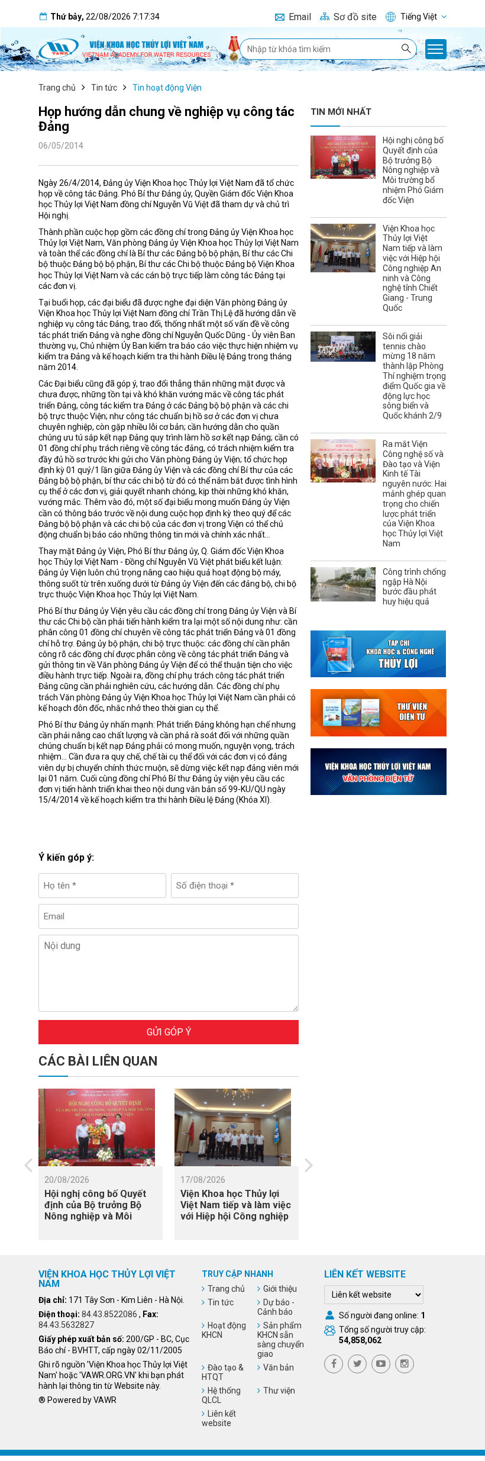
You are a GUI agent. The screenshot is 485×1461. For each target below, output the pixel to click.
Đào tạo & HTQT (223, 1372)
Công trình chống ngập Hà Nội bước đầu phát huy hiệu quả (414, 586)
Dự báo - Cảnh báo (276, 1307)
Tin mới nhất (341, 112)
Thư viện (279, 1390)
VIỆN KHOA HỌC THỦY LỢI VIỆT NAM (107, 1279)
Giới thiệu (280, 1288)
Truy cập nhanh (237, 1274)
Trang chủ (57, 87)
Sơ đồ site (355, 16)
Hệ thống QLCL (221, 1395)
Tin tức (104, 87)
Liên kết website (219, 1418)
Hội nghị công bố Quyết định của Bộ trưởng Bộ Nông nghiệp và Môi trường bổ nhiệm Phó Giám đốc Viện (95, 1216)
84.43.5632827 (66, 1325)
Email (300, 16)
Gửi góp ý (169, 1032)
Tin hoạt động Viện (167, 87)
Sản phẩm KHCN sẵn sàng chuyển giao (280, 1340)
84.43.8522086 (109, 1314)
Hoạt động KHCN (224, 1330)
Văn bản (278, 1367)
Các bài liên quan (97, 1061)
